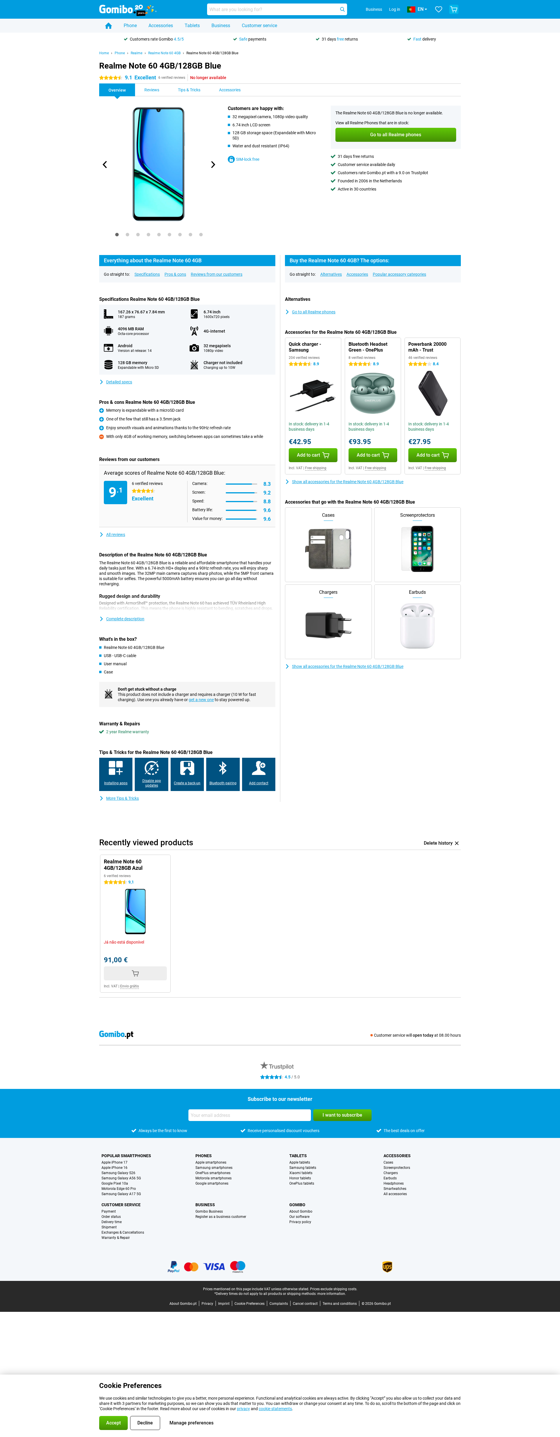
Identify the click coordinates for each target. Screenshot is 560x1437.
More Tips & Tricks (122, 798)
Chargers (391, 1173)
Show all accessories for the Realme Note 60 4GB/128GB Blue (347, 481)
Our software (299, 1217)
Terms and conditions (340, 1304)
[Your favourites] (439, 9)
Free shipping (315, 468)
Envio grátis (129, 986)
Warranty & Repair (116, 1238)
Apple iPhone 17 (114, 1162)
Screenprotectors (397, 1168)
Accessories (160, 25)
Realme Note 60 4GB (164, 53)
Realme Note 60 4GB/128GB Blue (212, 53)
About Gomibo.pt (183, 1304)
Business (220, 25)
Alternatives (331, 274)
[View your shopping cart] (454, 9)
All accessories (395, 1194)
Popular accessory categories (399, 274)
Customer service (259, 25)
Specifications (147, 274)
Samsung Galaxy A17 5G (121, 1194)
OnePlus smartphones (212, 1173)
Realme (136, 53)
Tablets (192, 25)
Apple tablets (299, 1162)
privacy (243, 1408)
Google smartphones (211, 1183)
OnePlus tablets (301, 1183)
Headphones (394, 1183)
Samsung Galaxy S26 (118, 1173)
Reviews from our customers (216, 274)
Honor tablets (300, 1178)
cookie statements (275, 1408)
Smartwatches (395, 1189)
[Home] (108, 26)
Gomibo (297, 1204)
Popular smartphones (126, 1155)
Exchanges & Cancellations (123, 1232)
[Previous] (105, 164)
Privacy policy (300, 1222)
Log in (394, 9)
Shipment (109, 1227)
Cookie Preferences (250, 1304)
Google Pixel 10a (115, 1183)
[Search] (342, 9)
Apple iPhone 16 (114, 1168)
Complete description (125, 619)
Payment (109, 1211)
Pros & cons (175, 274)
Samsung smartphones (213, 1168)
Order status (111, 1217)
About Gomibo (300, 1211)
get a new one (201, 699)
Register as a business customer (220, 1217)
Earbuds (390, 1178)
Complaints (279, 1304)
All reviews (115, 534)
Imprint (224, 1304)
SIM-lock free (247, 159)
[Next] (212, 164)
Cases (388, 1162)
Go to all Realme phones (313, 312)
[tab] (117, 234)
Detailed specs (119, 382)
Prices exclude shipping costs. (333, 1289)
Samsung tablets (302, 1168)
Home (104, 53)
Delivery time (112, 1222)
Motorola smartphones (213, 1178)
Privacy (207, 1304)
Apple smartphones (210, 1162)
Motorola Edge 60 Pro (119, 1189)
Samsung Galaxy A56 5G (121, 1178)
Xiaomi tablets (300, 1173)
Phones (203, 1155)
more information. (331, 1294)
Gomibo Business (209, 1211)
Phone (130, 25)
